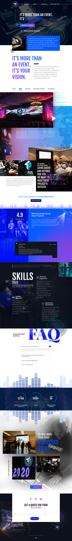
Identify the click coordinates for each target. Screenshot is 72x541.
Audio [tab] (14, 89)
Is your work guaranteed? (27, 364)
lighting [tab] (27, 89)
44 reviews (50, 244)
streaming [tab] (51, 89)
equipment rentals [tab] (39, 89)
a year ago (54, 244)
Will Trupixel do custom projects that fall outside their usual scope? (33, 356)
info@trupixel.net (15, 526)
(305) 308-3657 (55, 4)
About (35, 4)
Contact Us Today (36, 200)
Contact (43, 4)
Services (26, 4)
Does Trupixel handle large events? (29, 360)
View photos (36, 487)
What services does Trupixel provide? (30, 346)
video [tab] (20, 89)
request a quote (27, 25)
